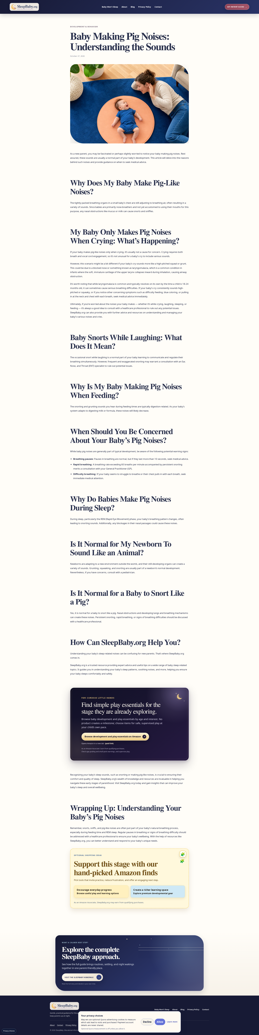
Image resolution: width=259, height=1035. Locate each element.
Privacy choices (9, 1031)
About (124, 7)
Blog (133, 7)
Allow (160, 1021)
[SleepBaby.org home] (24, 7)
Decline (147, 1021)
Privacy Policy (144, 7)
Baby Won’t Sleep (110, 7)
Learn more (172, 1022)
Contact (158, 7)
